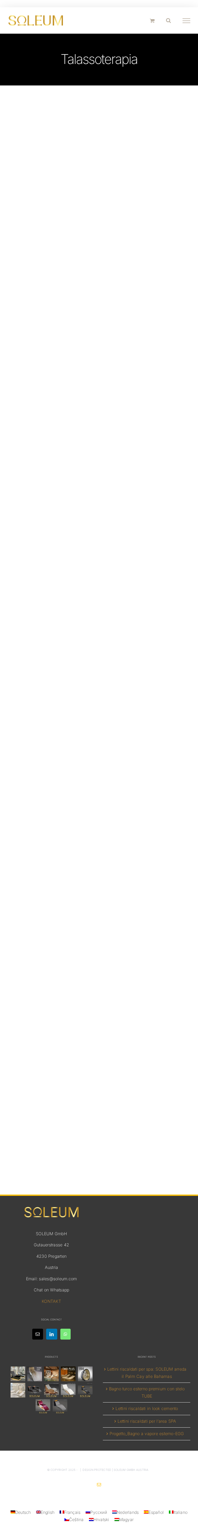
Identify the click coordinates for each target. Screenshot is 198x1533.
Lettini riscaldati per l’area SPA (147, 1421)
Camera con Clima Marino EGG (99, 562)
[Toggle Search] (168, 20)
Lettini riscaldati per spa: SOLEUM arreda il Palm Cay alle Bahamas (147, 1372)
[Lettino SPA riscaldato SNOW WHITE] (68, 1390)
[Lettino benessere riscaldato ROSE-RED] (43, 1406)
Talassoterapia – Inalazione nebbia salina (99, 1086)
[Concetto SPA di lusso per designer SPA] (34, 1390)
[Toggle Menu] (186, 20)
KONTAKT (51, 1301)
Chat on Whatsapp (51, 1289)
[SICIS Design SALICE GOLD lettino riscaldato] (34, 1374)
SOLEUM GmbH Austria (131, 1470)
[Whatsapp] (65, 1334)
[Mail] (37, 1334)
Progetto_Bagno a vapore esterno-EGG (147, 1433)
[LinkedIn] (51, 1334)
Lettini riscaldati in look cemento (147, 1408)
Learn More (99, 348)
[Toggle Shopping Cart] (152, 20)
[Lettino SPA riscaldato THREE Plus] (18, 1374)
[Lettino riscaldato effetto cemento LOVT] (60, 1406)
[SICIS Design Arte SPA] (85, 1374)
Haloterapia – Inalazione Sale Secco (99, 809)
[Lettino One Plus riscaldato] (18, 1390)
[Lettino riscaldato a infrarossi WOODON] (51, 1390)
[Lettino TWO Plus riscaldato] (68, 1374)
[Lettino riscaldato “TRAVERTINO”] (51, 1374)
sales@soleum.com (58, 1278)
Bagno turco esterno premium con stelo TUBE (147, 1392)
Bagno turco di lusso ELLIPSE (99, 309)
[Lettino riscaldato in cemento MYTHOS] (85, 1390)
